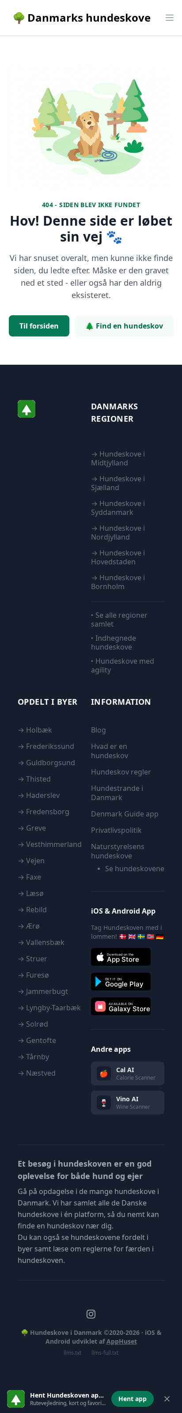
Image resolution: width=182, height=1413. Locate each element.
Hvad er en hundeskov (109, 750)
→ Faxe (29, 877)
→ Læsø (31, 893)
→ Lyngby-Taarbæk (49, 1008)
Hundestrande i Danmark (117, 792)
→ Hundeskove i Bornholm (118, 582)
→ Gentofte (37, 1040)
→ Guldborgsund (46, 762)
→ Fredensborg (43, 811)
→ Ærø (29, 926)
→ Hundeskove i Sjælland (118, 483)
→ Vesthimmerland (50, 844)
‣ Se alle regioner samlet (119, 619)
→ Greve (32, 828)
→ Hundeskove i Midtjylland (118, 458)
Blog (98, 730)
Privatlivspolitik (116, 830)
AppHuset (121, 1341)
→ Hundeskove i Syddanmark (118, 508)
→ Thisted (34, 779)
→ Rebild (32, 909)
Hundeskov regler (121, 772)
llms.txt (72, 1352)
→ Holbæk (35, 730)
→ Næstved (37, 1073)
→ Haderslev (39, 795)
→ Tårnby (33, 1057)
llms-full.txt (104, 1352)
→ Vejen (31, 860)
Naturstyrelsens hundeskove (117, 851)
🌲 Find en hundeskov (124, 326)
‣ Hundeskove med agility (122, 665)
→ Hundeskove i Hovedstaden (118, 557)
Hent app (132, 1398)
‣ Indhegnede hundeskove (113, 642)
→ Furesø (33, 975)
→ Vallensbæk (41, 942)
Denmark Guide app (125, 814)
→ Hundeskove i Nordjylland (118, 532)
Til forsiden (39, 326)
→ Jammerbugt (43, 991)
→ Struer (32, 958)
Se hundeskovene (134, 868)
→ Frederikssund (46, 746)
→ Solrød (33, 1024)
